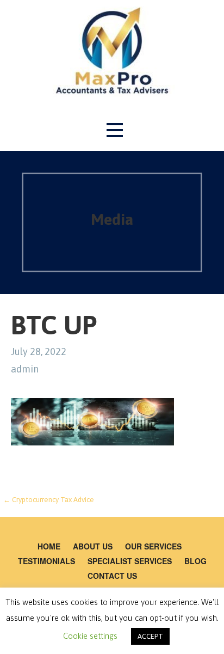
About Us (93, 546)
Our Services (153, 546)
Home (49, 546)
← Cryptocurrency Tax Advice (48, 500)
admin (25, 369)
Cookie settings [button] (90, 635)
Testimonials (46, 560)
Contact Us (112, 575)
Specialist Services (130, 560)
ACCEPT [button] (150, 636)
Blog (195, 560)
